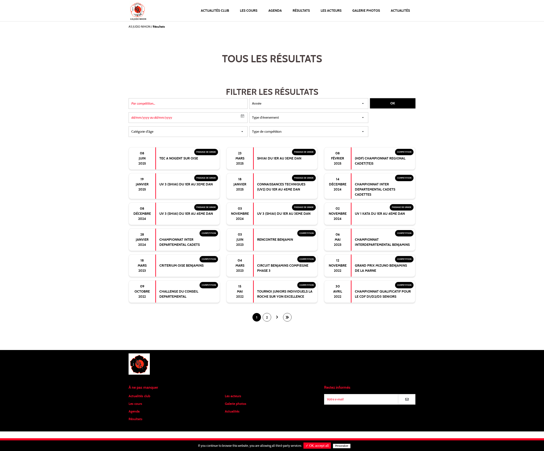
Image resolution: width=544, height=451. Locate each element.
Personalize (341, 446)
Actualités (400, 10)
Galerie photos (366, 10)
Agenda (275, 10)
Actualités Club (215, 10)
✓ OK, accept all (317, 445)
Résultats (301, 10)
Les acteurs (331, 10)
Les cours (248, 10)
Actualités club (139, 396)
